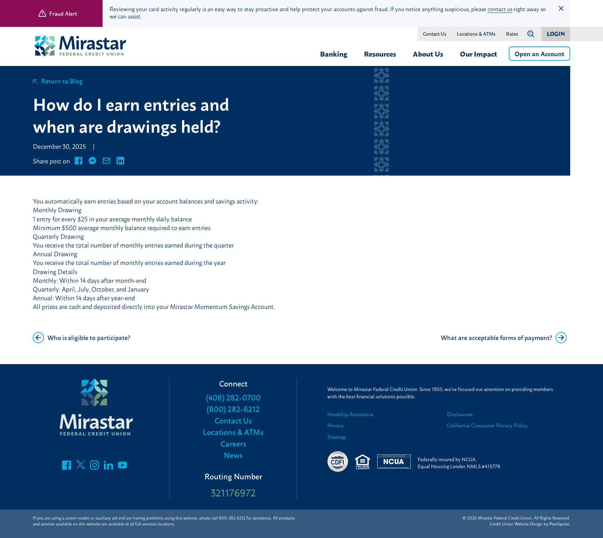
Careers (233, 443)
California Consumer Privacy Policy (487, 425)
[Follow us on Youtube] (122, 467)
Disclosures (459, 414)
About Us (428, 53)
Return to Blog (62, 80)
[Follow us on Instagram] (94, 467)
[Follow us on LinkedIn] (108, 467)
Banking (333, 53)
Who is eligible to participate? (88, 337)
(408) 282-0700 (233, 397)
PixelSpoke (559, 523)
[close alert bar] (561, 8)
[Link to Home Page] (83, 46)
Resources (380, 53)
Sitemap (336, 437)
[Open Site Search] (530, 33)
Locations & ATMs (476, 33)
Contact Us (434, 33)
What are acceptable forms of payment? (496, 337)
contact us (499, 8)
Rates (512, 33)
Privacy (335, 425)
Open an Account (539, 53)
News (233, 454)
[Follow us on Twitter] (80, 467)
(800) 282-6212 (233, 408)
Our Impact (478, 53)
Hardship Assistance (350, 414)
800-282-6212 (232, 517)
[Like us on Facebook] (66, 467)
